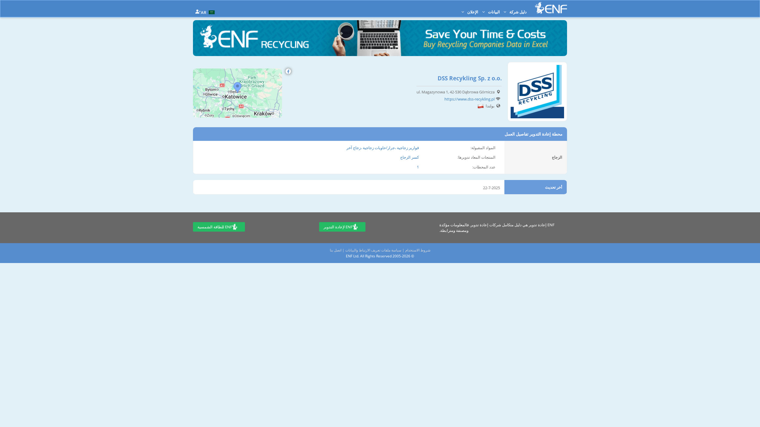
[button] (208, 12)
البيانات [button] (493, 11)
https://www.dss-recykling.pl (469, 99)
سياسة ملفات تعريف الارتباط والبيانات (373, 250)
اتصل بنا (335, 250)
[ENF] (551, 8)
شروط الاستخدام (417, 250)
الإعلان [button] (472, 11)
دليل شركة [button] (518, 11)
